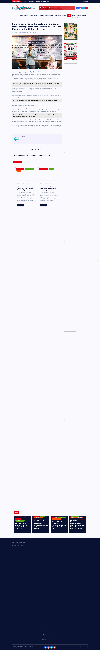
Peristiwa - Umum (29, 170)
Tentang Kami (45, 633)
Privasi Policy (45, 638)
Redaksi (26, 17)
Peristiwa (42, 17)
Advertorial (84, 19)
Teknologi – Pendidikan (75, 19)
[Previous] (83, 514)
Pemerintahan (58, 17)
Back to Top (84, 648)
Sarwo (20, 184)
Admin (23, 138)
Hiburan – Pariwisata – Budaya (79, 17)
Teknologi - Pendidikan (76, 522)
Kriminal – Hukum (49, 17)
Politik (69, 17)
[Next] (85, 514)
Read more (20, 206)
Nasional (36, 17)
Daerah (31, 17)
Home (21, 17)
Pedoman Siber (45, 635)
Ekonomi (64, 17)
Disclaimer (44, 641)
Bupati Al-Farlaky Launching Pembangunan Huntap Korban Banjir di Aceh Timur (41, 527)
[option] (22, 525)
